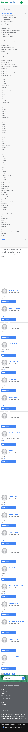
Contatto (3, 704)
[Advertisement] (14, 245)
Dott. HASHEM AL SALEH (16, 585)
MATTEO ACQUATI (14, 344)
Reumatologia (4, 230)
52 (13, 673)
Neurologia (4, 198)
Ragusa (4, 143)
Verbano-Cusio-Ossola (7, 175)
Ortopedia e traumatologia (7, 211)
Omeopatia (4, 207)
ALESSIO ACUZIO (14, 361)
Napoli (3, 124)
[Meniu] (25, 2)
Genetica (3, 58)
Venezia (4, 173)
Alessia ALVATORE (14, 657)
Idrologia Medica (5, 62)
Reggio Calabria (6, 145)
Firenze (4, 107)
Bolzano (4, 98)
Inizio (2, 254)
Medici (6, 254)
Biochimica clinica (5, 25)
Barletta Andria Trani (7, 91)
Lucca (3, 115)
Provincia (4, 239)
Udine (3, 169)
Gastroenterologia (5, 56)
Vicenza (4, 179)
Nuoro (3, 126)
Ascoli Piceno (5, 85)
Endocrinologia (4, 53)
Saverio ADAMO (13, 397)
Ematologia (4, 51)
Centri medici (4, 691)
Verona (4, 177)
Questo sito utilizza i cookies (8, 708)
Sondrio (4, 158)
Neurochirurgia (4, 196)
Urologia (3, 235)
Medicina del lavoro (6, 73)
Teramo (4, 160)
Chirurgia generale (5, 34)
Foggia (4, 109)
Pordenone (5, 137)
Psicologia (3, 222)
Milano (4, 121)
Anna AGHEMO (13, 496)
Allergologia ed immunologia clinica (9, 15)
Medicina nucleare (5, 188)
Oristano (4, 128)
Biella (3, 94)
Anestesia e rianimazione (7, 21)
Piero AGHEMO (13, 450)
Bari (3, 89)
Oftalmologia (4, 205)
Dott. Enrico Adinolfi (14, 433)
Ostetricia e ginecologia (6, 213)
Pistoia (4, 136)
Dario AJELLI (12, 568)
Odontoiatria (4, 203)
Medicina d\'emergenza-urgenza (9, 72)
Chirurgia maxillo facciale (7, 36)
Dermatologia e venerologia (7, 47)
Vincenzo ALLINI (13, 603)
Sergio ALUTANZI (14, 639)
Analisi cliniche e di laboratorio (8, 17)
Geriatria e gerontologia (7, 60)
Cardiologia (4, 26)
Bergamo (4, 92)
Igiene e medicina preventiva (8, 64)
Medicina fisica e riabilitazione (8, 181)
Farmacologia (4, 55)
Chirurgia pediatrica (6, 40)
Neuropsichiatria (5, 199)
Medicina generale (5, 183)
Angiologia (3, 23)
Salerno (4, 151)
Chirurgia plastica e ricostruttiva (8, 41)
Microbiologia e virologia (7, 190)
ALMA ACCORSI (13, 326)
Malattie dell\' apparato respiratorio (9, 66)
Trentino (4, 166)
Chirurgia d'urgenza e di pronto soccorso (10, 30)
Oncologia (3, 209)
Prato (3, 141)
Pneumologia (4, 218)
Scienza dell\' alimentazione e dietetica (10, 231)
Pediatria (3, 216)
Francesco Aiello (13, 532)
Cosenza (4, 106)
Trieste (4, 168)
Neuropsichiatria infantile (7, 201)
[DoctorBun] (9, 2)
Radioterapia (4, 228)
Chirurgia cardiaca (5, 28)
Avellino (4, 87)
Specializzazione (6, 13)
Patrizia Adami (13, 379)
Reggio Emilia (5, 147)
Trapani (4, 164)
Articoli (3, 693)
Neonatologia (4, 194)
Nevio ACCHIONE (13, 290)
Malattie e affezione (6, 695)
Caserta (4, 104)
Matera (4, 119)
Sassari (4, 152)
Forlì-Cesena (5, 111)
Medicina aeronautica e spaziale (9, 70)
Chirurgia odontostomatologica (8, 38)
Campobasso (5, 102)
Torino (3, 162)
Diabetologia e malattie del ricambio (9, 49)
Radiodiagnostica (5, 224)
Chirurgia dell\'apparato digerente (9, 32)
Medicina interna (5, 184)
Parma (4, 130)
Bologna (4, 96)
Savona (4, 154)
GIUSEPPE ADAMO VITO (15, 415)
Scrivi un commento (7, 302)
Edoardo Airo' (13, 550)
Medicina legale (5, 186)
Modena (4, 122)
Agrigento (4, 77)
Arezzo (4, 83)
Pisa (3, 134)
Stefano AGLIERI (13, 514)
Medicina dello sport (6, 75)
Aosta (3, 81)
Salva (4, 298)
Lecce (3, 113)
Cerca (21, 2)
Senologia (3, 233)
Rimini (3, 149)
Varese (4, 171)
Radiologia (3, 226)
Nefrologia (3, 192)
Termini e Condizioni (6, 706)
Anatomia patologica (6, 19)
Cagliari (4, 100)
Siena (3, 156)
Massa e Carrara (6, 117)
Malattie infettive (5, 68)
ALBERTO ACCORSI (14, 308)
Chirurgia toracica (5, 43)
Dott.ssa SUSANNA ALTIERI (16, 621)
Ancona (4, 79)
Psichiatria (3, 220)
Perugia (4, 132)
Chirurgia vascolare (6, 45)
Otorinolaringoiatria (6, 214)
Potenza (4, 139)
